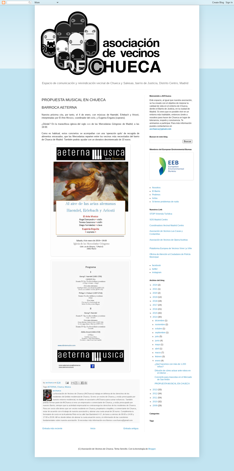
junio (157, 340)
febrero (158, 356)
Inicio (92, 428)
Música (68, 387)
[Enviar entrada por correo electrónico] (67, 383)
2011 (155, 397)
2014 (155, 317)
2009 (155, 405)
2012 (155, 393)
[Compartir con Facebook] (82, 383)
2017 (155, 305)
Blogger (152, 449)
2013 (155, 389)
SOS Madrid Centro (159, 219)
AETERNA (51, 387)
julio (157, 336)
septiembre (160, 332)
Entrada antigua (131, 428)
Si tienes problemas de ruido (165, 201)
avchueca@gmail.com (160, 129)
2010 (155, 401)
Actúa (154, 198)
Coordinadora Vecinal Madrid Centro (167, 225)
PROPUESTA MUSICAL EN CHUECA (172, 383)
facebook (156, 265)
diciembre (160, 320)
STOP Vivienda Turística (161, 214)
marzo (158, 352)
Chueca (60, 387)
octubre (159, 328)
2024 (155, 285)
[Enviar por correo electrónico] (72, 383)
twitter (155, 269)
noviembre (160, 324)
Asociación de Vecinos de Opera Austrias (169, 240)
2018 (155, 301)
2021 (155, 289)
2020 (155, 293)
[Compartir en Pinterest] (85, 383)
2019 (155, 297)
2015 (155, 313)
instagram (156, 272)
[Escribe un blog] (76, 383)
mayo (158, 344)
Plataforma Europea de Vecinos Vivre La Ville (171, 248)
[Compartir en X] (79, 383)
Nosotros (156, 187)
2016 (155, 309)
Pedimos (156, 194)
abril (157, 348)
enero (158, 360)
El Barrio (156, 191)
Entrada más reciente (52, 428)
